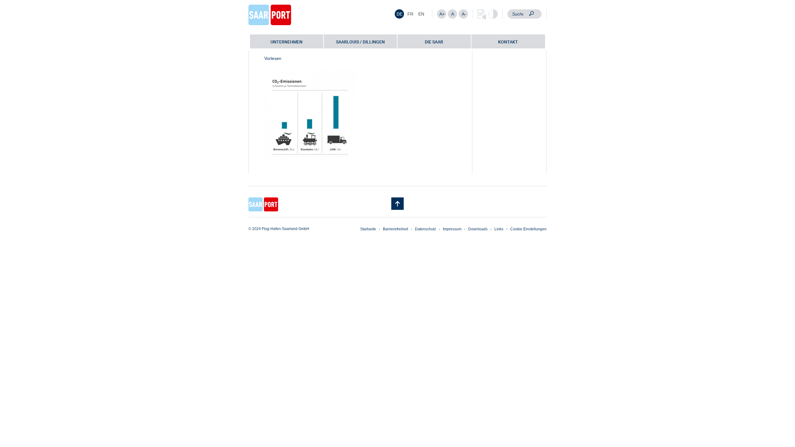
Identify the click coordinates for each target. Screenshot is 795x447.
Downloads (478, 229)
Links (498, 229)
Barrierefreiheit (395, 229)
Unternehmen (286, 42)
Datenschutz (425, 229)
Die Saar (434, 42)
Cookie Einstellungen (528, 229)
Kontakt (508, 42)
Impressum (452, 229)
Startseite (368, 229)
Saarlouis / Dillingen (360, 42)
